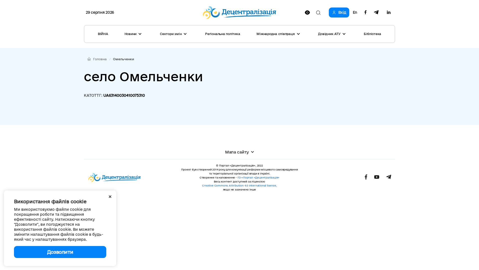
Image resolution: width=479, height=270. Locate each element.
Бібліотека (372, 34)
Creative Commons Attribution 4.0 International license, (239, 185)
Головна (100, 59)
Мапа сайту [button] (237, 152)
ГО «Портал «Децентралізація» (258, 177)
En (355, 12)
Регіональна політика (222, 34)
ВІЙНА (103, 34)
